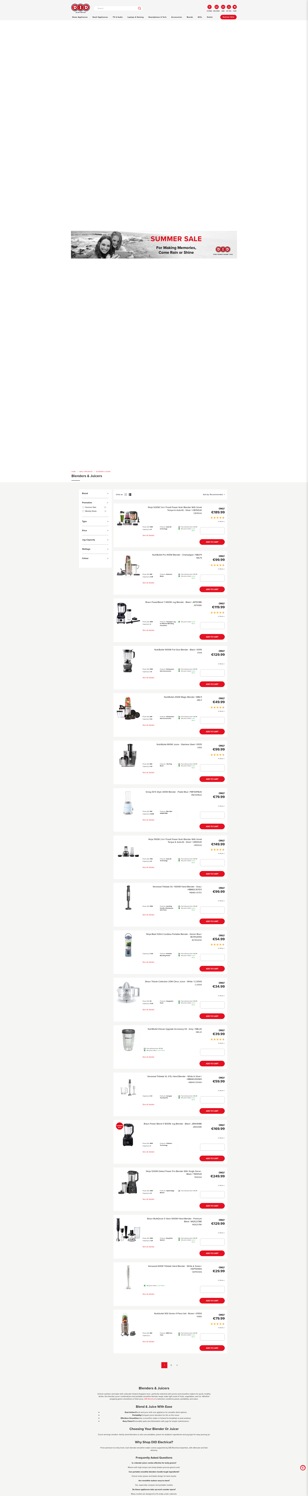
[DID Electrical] (80, 8)
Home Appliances (80, 17)
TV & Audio (118, 17)
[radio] (126, 494)
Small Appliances (100, 17)
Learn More (193, 530)
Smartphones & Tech (157, 17)
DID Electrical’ (150, 1399)
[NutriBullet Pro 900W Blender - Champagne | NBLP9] (128, 565)
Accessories (176, 17)
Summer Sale (228, 17)
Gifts (200, 17)
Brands (190, 17)
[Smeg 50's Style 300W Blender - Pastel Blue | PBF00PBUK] (128, 803)
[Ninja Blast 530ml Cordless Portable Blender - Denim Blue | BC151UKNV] (128, 945)
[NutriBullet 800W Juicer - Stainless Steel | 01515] (128, 755)
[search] (139, 8)
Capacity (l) (146, 529)
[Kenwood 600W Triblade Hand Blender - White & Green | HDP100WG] (128, 1277)
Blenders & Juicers (103, 471)
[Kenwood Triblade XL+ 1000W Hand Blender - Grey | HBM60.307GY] (128, 897)
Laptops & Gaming (136, 17)
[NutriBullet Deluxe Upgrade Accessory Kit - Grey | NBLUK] (128, 1040)
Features (163, 527)
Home (73, 471)
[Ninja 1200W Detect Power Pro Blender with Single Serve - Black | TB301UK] (128, 1182)
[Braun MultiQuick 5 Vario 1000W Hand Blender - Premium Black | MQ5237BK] (128, 1229)
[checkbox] (94, 507)
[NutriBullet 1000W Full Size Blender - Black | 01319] (128, 660)
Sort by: (213, 494)
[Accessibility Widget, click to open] (303, 1468)
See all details (148, 535)
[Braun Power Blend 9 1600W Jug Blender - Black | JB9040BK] (128, 1134)
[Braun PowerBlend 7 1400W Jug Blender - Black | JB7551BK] (128, 613)
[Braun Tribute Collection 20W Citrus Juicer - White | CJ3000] (128, 992)
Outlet (210, 17)
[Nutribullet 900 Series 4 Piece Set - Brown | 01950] (128, 1324)
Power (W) (146, 527)
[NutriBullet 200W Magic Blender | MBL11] (128, 708)
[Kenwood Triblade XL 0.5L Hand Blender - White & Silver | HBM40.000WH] (128, 1087)
